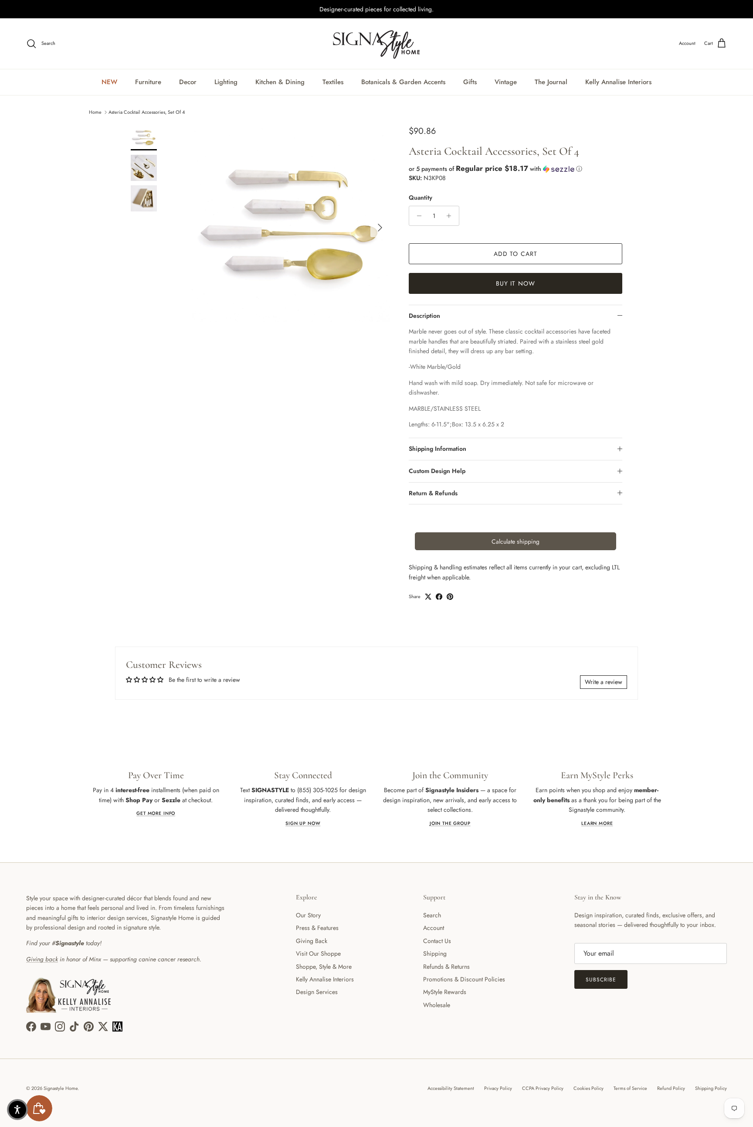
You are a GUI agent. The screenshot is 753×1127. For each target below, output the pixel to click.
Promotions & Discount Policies (464, 979)
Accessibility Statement (450, 1088)
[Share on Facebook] (439, 596)
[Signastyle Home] (376, 43)
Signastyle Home (61, 1088)
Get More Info (155, 813)
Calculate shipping (515, 541)
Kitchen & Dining (280, 82)
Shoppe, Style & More (324, 966)
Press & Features (317, 927)
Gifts (470, 82)
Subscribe (601, 980)
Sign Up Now (302, 823)
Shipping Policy (711, 1088)
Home (95, 111)
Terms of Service (630, 1088)
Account (433, 927)
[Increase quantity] (451, 215)
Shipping (435, 953)
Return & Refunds (433, 493)
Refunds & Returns (446, 966)
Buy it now (515, 283)
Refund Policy (671, 1088)
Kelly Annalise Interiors (618, 82)
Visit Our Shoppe (318, 953)
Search (432, 915)
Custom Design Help (437, 470)
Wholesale (436, 1005)
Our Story (308, 915)
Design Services (317, 991)
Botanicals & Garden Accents (403, 82)
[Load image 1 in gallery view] (291, 223)
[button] (515, 168)
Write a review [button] (603, 682)
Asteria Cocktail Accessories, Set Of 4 (147, 111)
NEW (109, 82)
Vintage (506, 82)
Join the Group (450, 823)
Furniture (148, 82)
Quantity (420, 198)
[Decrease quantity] (416, 215)
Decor (188, 82)
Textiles (332, 82)
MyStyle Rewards (444, 991)
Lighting (225, 82)
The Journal (551, 82)
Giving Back (311, 940)
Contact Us (437, 940)
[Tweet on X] (428, 596)
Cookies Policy (588, 1088)
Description (424, 315)
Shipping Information (437, 448)
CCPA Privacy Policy (542, 1088)
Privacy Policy (498, 1088)
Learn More (597, 823)
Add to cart (515, 253)
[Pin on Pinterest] (450, 596)
